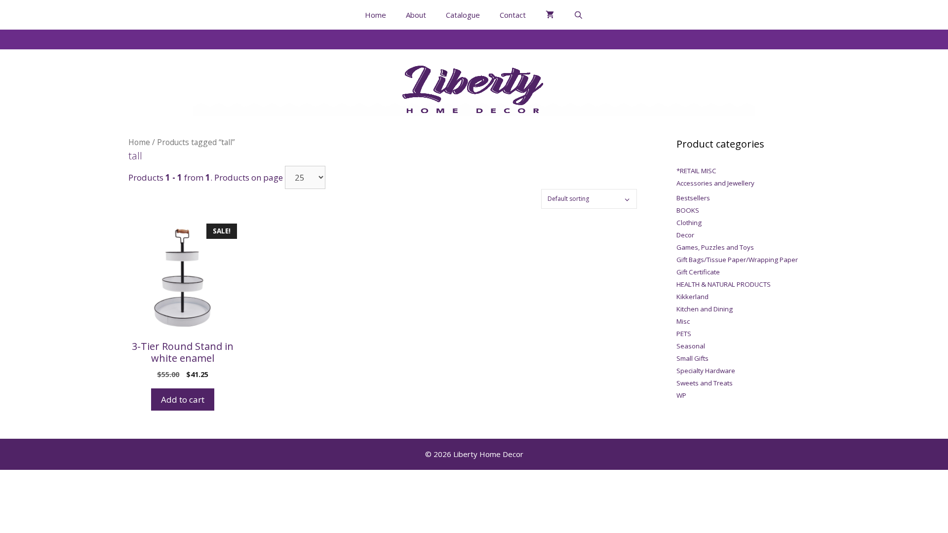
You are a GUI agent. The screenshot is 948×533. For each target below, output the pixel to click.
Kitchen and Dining (704, 309)
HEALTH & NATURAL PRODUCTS (723, 284)
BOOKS (687, 210)
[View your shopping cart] (550, 15)
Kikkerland (692, 296)
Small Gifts (692, 358)
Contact (513, 15)
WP (681, 395)
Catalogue (463, 15)
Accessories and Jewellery (715, 183)
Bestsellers (693, 197)
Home (375, 15)
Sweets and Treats (704, 383)
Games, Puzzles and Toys (715, 247)
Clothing (689, 222)
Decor (685, 234)
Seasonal (690, 346)
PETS (683, 333)
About (416, 15)
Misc (683, 321)
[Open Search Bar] (578, 15)
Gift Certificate (698, 271)
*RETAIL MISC (696, 170)
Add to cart (182, 399)
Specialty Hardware (705, 370)
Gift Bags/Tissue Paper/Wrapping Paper (737, 259)
